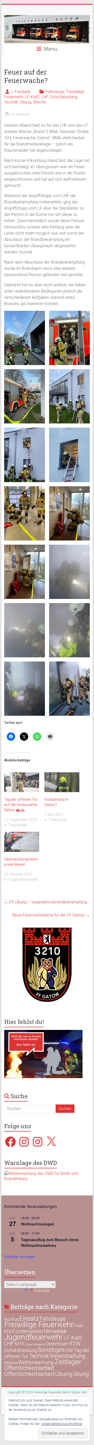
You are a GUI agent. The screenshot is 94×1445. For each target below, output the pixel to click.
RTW (74, 1343)
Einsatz (29, 1318)
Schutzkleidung (63, 96)
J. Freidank (20, 91)
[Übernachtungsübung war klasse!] (21, 842)
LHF (45, 96)
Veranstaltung (67, 1356)
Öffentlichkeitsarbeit (29, 1368)
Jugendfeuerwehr (33, 1337)
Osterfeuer (57, 1344)
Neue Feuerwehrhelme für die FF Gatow (51, 915)
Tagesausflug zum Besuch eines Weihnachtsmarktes (50, 1242)
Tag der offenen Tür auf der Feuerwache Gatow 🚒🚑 (20, 804)
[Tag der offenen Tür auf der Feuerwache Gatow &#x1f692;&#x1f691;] (21, 782)
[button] (24, 338)
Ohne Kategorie (35, 1344)
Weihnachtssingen (37, 1224)
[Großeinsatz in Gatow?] (61, 782)
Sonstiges (51, 1349)
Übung (25, 102)
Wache (39, 102)
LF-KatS (32, 96)
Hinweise (55, 1331)
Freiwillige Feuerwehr (39, 1324)
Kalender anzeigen (19, 1256)
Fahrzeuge (55, 91)
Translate (41, 1291)
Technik (11, 102)
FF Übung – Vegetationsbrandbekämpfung (45, 902)
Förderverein (27, 1331)
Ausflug (11, 1319)
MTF (20, 1343)
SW (69, 1350)
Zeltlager (68, 1362)
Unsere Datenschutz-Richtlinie (61, 1424)
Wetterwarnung (36, 1362)
